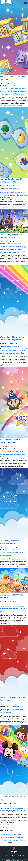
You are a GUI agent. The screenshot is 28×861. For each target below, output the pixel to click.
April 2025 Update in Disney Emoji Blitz (12, 835)
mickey (26, 93)
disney (7, 88)
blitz (4, 88)
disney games (10, 89)
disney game (3, 89)
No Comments (16, 85)
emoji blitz (6, 93)
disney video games (5, 91)
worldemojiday (10, 811)
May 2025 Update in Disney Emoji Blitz (12, 834)
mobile (6, 94)
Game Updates (9, 243)
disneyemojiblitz (22, 91)
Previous (2, 824)
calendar (5, 246)
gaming (21, 93)
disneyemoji (14, 91)
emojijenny (12, 93)
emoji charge (3, 352)
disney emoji (13, 88)
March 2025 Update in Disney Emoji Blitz (13, 837)
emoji (1, 93)
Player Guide (8, 85)
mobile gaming (20, 94)
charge (5, 348)
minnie (2, 94)
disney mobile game (20, 89)
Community (8, 346)
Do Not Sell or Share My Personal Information (14, 853)
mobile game (12, 94)
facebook (8, 712)
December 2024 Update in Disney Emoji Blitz (14, 840)
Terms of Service (14, 852)
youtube (8, 555)
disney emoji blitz (21, 88)
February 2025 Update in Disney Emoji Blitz (14, 839)
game (17, 93)
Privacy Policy (14, 851)
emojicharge (11, 352)
